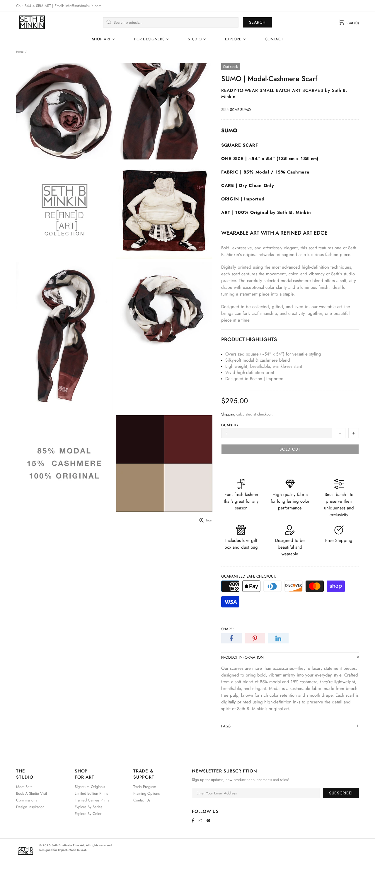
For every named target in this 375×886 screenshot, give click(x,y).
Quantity (229, 425)
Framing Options (146, 793)
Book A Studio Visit (31, 793)
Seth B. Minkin (32, 22)
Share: (227, 628)
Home (19, 51)
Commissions (26, 800)
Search (257, 22)
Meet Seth (24, 786)
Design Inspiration (30, 806)
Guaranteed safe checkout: (248, 576)
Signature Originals (90, 786)
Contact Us (141, 800)
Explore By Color (88, 813)
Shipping (228, 414)
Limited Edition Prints (91, 793)
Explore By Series (88, 806)
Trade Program (144, 786)
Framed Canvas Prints (92, 800)
